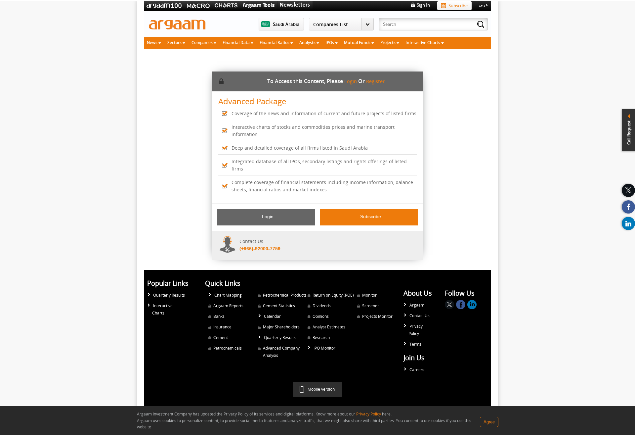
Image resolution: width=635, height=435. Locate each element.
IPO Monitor (324, 348)
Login (350, 81)
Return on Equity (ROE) (333, 295)
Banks (219, 316)
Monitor (369, 295)
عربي (483, 5)
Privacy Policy (415, 329)
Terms (415, 344)
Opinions (321, 316)
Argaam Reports (228, 306)
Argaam (416, 305)
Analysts (308, 42)
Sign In (423, 5)
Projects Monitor (377, 316)
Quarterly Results (169, 295)
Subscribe (458, 6)
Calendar (272, 316)
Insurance (222, 327)
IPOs (330, 42)
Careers (416, 369)
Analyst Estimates (329, 327)
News (152, 42)
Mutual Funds (357, 42)
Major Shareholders (281, 327)
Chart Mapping (228, 295)
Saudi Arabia (286, 24)
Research (321, 337)
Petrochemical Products (285, 295)
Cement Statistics (279, 306)
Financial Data (237, 42)
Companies (202, 42)
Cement (220, 337)
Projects (388, 42)
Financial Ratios (275, 42)
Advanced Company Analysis (281, 351)
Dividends (322, 306)
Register (375, 81)
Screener (370, 306)
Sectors (175, 42)
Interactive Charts (423, 42)
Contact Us (419, 315)
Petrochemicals (227, 348)
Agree (489, 421)
